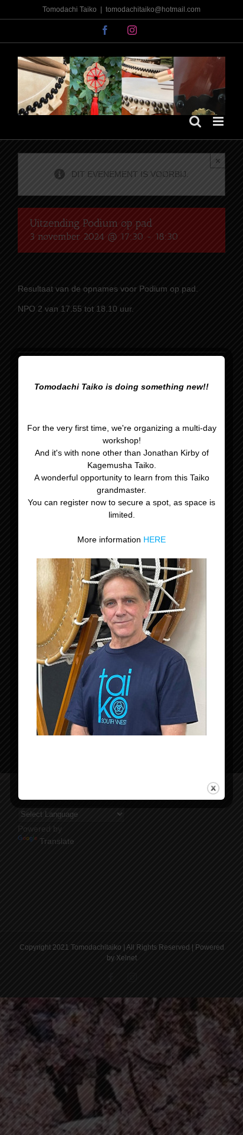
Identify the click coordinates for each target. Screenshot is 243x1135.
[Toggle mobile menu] (219, 121)
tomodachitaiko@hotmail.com (153, 9)
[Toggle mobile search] (195, 121)
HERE (154, 539)
